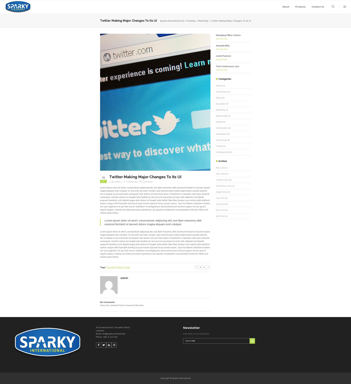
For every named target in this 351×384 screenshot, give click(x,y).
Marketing (203, 21)
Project (119, 267)
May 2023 (220, 168)
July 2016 (220, 174)
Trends (219, 146)
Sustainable (221, 134)
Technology (221, 140)
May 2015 (220, 210)
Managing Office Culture (228, 35)
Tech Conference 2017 (227, 66)
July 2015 (220, 198)
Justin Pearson (223, 56)
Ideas (218, 98)
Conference (221, 92)
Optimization (222, 128)
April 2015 (220, 216)
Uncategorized (223, 152)
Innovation (221, 104)
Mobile (219, 122)
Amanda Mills (223, 45)
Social (127, 267)
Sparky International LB (172, 21)
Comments (147, 182)
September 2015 (224, 186)
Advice (219, 86)
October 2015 (222, 180)
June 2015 (220, 204)
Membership (221, 116)
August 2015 (221, 192)
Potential (110, 267)
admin (118, 182)
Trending (190, 21)
